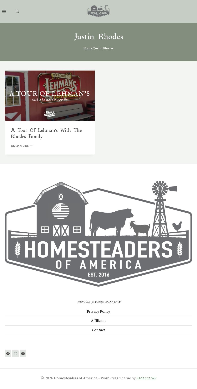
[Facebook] (8, 353)
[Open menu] (6, 11)
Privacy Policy (98, 311)
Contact (98, 330)
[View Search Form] (17, 11)
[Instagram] (15, 353)
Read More (22, 145)
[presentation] (50, 96)
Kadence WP (146, 378)
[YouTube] (23, 353)
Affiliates (98, 321)
